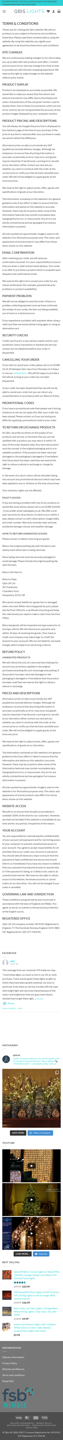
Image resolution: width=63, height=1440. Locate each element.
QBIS (12, 961)
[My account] (53, 11)
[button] (4, 11)
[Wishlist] (48, 11)
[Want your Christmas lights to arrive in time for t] (31, 1098)
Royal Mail (7, 1381)
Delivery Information (13, 1357)
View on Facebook (9, 1008)
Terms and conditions (13, 1375)
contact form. (20, 372)
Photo (11, 1003)
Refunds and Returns (13, 1369)
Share (20, 1008)
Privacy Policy (9, 1363)
